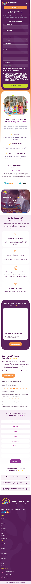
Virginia (3, 566)
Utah (2, 563)
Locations (3, 528)
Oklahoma (3, 558)
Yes (5, 70)
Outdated (16, 70)
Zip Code (5, 49)
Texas (2, 561)
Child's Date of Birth (8, 37)
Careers (3, 530)
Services (3, 523)
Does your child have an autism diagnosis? (14, 68)
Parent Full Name (7, 43)
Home (2, 518)
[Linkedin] (5, 512)
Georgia (3, 548)
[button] (27, 3)
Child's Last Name (7, 30)
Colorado (3, 546)
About (2, 520)
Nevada (3, 551)
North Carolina (4, 556)
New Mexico (4, 553)
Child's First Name (8, 24)
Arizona (3, 543)
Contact (3, 535)
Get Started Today (15, 86)
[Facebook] (2, 512)
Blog (2, 533)
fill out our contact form (14, 241)
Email (4, 55)
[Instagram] (7, 512)
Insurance (3, 525)
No (10, 70)
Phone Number (7, 62)
